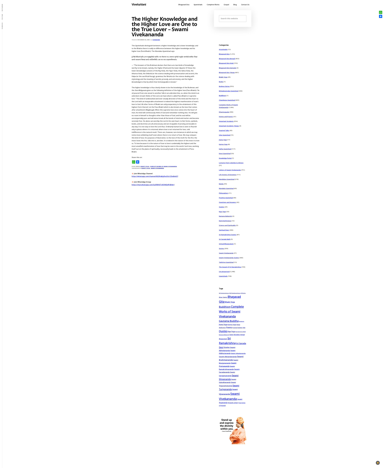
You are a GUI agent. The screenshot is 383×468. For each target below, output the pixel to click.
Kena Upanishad (225, 153)
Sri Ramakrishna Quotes (227, 235)
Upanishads (223, 276)
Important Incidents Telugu (229, 126)
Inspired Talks (224, 130)
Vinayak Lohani (233, 403)
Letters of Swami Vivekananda (230, 170)
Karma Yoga (223, 144)
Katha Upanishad (225, 149)
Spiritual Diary (224, 230)
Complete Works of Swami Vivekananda (163, 166)
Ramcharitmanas (225, 221)
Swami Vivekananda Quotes (229, 258)
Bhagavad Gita (224, 54)
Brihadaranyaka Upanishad (228, 91)
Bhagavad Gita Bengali (227, 59)
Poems (229, 327)
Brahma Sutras (224, 86)
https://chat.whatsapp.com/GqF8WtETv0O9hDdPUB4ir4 (153, 185)
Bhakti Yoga (145, 166)
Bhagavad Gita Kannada (227, 68)
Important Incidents (226, 121)
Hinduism (241, 321)
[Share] (381, 16)
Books (221, 82)
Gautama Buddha (229, 321)
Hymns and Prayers (226, 117)
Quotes (221, 207)
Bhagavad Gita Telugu (227, 72)
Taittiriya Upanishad (226, 262)
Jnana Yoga (223, 140)
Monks (221, 184)
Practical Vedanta (237, 327)
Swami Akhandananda (228, 356)
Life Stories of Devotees (227, 175)
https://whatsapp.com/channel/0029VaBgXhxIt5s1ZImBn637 (155, 176)
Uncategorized (224, 272)
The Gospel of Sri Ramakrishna (230, 267)
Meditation (222, 327)
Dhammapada (224, 112)
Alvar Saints (223, 297)
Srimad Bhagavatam (226, 244)
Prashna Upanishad (226, 198)
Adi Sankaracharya (224, 293)
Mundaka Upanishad (226, 188)
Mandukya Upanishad (226, 179)
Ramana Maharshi (225, 216)
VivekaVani (139, 4)
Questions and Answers (227, 202)
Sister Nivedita (234, 335)
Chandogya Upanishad (227, 100)
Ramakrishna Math (240, 331)
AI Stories (243, 293)
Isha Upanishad (224, 135)
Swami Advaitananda (238, 353)
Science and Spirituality (227, 225)
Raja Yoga (222, 212)
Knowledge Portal (225, 158)
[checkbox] (378, 463)
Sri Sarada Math (224, 239)
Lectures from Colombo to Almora (231, 163)
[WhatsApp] (381, 12)
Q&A (244, 327)
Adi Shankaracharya (234, 293)
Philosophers (223, 193)
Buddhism (222, 95)
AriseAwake (223, 49)
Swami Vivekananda (157, 168)
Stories (221, 248)
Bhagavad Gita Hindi (226, 63)
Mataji (238, 325)
